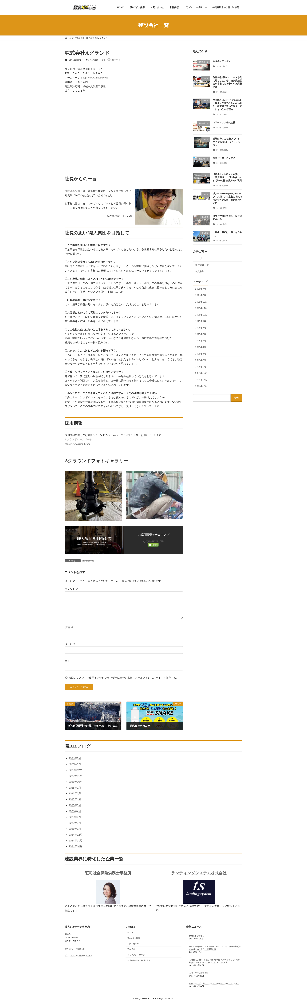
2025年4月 (200, 347)
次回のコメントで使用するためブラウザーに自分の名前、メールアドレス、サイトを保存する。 (124, 677)
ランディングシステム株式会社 (199, 873)
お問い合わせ (133, 943)
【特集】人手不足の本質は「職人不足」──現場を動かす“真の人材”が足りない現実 (227, 177)
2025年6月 (200, 334)
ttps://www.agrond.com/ (96, 77)
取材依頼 (131, 949)
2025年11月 (201, 308)
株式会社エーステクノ (224, 158)
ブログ (198, 258)
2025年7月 (200, 327)
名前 (69, 627)
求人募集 (199, 271)
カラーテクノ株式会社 (224, 122)
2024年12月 (201, 373)
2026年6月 (200, 295)
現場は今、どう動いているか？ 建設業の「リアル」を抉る (226, 141)
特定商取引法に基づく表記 (138, 960)
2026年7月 (200, 288)
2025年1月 (200, 366)
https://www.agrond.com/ (77, 444)
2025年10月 (201, 314)
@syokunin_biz (153, 541)
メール (70, 644)
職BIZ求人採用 (133, 938)
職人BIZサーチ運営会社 (75, 949)
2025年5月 (200, 340)
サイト (68, 661)
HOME (130, 932)
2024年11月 (201, 379)
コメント (71, 589)
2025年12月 (201, 301)
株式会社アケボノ (222, 61)
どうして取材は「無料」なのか (78, 955)
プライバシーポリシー (137, 955)
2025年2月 (200, 360)
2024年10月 (201, 386)
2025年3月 (200, 353)
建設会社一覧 (88, 561)
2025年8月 (200, 321)
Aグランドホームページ (78, 439)
